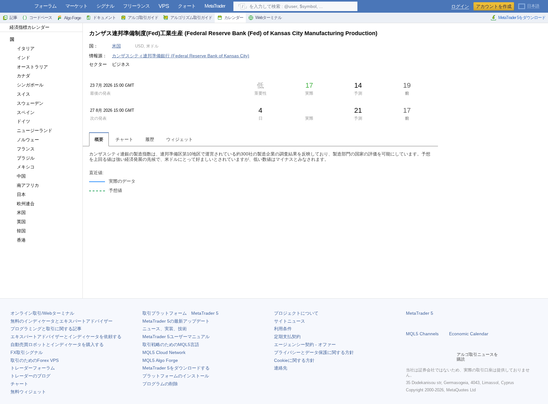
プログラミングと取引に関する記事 (46, 328)
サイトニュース (289, 321)
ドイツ (23, 121)
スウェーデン (30, 103)
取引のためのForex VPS (34, 360)
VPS (164, 6)
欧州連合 (26, 203)
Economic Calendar (468, 333)
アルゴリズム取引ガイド (191, 17)
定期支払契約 (287, 336)
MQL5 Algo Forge (160, 360)
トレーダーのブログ (30, 375)
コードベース (40, 17)
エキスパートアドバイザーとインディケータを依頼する (65, 336)
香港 (21, 240)
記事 (13, 17)
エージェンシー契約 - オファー (305, 344)
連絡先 (280, 367)
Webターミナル (268, 17)
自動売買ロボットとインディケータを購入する (57, 344)
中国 (21, 176)
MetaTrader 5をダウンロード (521, 17)
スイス (23, 94)
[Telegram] (420, 357)
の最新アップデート (176, 321)
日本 (21, 194)
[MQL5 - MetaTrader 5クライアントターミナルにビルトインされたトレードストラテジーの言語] (15, 6)
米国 (21, 212)
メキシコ (26, 166)
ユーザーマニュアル (176, 336)
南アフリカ (28, 185)
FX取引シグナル (26, 352)
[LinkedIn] (450, 357)
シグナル (105, 6)
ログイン (460, 6)
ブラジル (26, 158)
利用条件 (283, 328)
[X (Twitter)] (430, 357)
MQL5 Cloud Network (164, 352)
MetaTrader (215, 6)
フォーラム (45, 6)
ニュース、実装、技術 (164, 328)
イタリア (26, 48)
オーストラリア (32, 66)
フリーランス (136, 6)
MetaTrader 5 (419, 313)
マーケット (76, 6)
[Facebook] (410, 357)
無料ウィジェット (28, 391)
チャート (19, 383)
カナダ (23, 75)
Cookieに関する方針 (294, 360)
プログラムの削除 (160, 383)
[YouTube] (440, 357)
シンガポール (30, 84)
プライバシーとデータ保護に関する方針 (314, 352)
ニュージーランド (34, 130)
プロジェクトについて (296, 313)
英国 (21, 221)
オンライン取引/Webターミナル (42, 313)
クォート (187, 6)
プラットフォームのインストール (175, 375)
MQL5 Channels (422, 333)
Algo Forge (72, 18)
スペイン (26, 112)
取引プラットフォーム (180, 313)
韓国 (21, 230)
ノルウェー (28, 139)
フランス (26, 148)
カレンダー (233, 17)
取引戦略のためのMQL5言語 (170, 344)
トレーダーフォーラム (32, 367)
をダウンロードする (176, 367)
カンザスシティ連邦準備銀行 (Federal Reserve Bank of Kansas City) (180, 55)
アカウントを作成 (494, 6)
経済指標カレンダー (29, 27)
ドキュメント (104, 17)
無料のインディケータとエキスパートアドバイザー (61, 321)
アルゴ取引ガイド (143, 17)
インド (23, 57)
